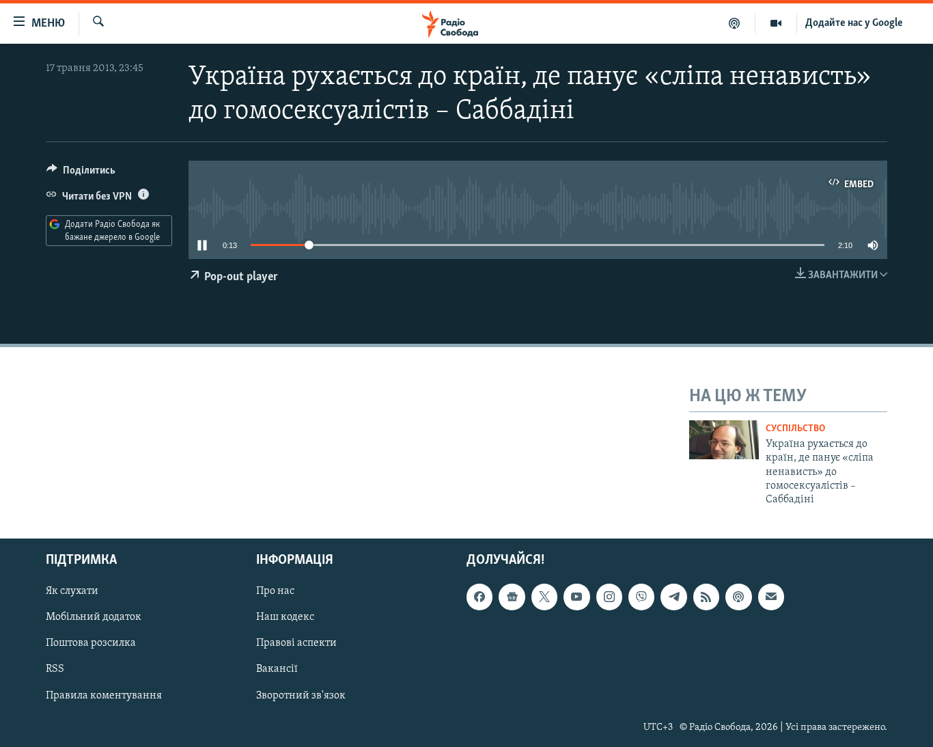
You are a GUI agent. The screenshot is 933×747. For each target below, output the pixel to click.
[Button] (80, 174)
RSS (55, 669)
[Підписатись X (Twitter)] (544, 597)
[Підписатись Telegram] (673, 597)
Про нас (275, 591)
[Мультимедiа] (776, 23)
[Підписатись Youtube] (576, 597)
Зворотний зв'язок (301, 695)
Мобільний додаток (93, 617)
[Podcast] (738, 597)
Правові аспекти (296, 643)
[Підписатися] (771, 597)
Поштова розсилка (91, 643)
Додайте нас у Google (854, 23)
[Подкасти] (734, 23)
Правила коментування (104, 695)
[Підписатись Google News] (512, 597)
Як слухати (72, 591)
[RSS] (706, 597)
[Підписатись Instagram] (609, 597)
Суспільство (795, 429)
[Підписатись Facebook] (479, 597)
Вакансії (277, 669)
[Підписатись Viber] (641, 597)
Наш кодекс (285, 617)
